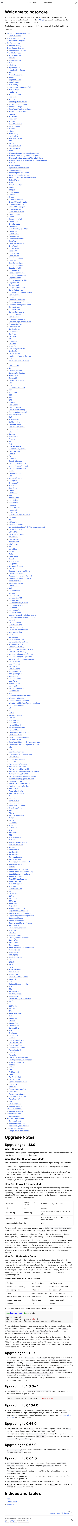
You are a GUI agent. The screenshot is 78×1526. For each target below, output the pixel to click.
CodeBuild (13, 251)
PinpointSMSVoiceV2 (17, 806)
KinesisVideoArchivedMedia (19, 571)
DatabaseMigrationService (19, 361)
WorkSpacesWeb (15, 1099)
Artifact (12, 129)
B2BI (10, 141)
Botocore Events (15, 1121)
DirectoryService (15, 371)
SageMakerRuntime (16, 920)
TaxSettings (13, 1035)
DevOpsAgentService (17, 349)
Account (12, 58)
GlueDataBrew (14, 327)
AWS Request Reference (16, 38)
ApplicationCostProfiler (18, 111)
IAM (10, 495)
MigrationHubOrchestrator (19, 701)
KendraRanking (14, 561)
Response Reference (14, 1109)
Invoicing (12, 517)
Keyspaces (13, 564)
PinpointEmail (14, 801)
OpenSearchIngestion (17, 759)
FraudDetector (14, 451)
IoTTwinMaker (14, 542)
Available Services (14, 53)
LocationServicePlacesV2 (18, 466)
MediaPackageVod (16, 671)
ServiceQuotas (14, 950)
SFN (10, 1011)
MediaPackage (14, 669)
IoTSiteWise (13, 537)
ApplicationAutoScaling (18, 104)
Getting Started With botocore (18, 33)
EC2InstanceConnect (17, 388)
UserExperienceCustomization (20, 1060)
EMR (10, 417)
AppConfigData (15, 94)
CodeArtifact (14, 248)
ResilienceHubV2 (15, 854)
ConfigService (14, 295)
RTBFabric (13, 886)
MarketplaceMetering (17, 688)
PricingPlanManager (16, 815)
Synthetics (13, 1033)
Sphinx (13, 1520)
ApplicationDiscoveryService (20, 356)
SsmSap (12, 1001)
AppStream (13, 119)
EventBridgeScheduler (17, 928)
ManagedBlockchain (16, 639)
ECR (10, 390)
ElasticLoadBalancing (17, 410)
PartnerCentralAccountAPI (19, 764)
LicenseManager (15, 613)
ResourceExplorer (15, 857)
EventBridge (13, 429)
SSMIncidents (14, 996)
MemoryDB (13, 686)
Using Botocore (15, 36)
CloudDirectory (15, 221)
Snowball (12, 979)
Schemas (12, 930)
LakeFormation (14, 591)
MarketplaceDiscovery (17, 652)
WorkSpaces (13, 1092)
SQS (10, 986)
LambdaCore (14, 595)
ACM (10, 63)
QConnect (12, 825)
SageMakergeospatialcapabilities (21, 916)
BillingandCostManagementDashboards (24, 153)
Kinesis (11, 569)
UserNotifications (15, 735)
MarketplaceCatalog (16, 647)
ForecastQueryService (17, 449)
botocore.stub (14, 1116)
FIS (10, 441)
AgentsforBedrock (16, 165)
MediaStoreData (15, 679)
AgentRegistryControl (17, 70)
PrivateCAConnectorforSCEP (20, 784)
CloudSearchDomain (16, 239)
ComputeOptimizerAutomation (20, 292)
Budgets (12, 190)
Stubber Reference (14, 1114)
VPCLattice (13, 1067)
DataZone (12, 336)
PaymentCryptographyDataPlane (21, 779)
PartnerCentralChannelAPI (19, 769)
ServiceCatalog (15, 952)
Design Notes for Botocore (19, 1131)
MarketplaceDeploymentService (21, 649)
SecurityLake (14, 945)
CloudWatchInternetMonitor (19, 515)
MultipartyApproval (16, 705)
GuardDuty (13, 488)
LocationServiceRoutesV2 (18, 468)
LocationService (15, 622)
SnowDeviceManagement (18, 977)
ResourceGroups (15, 859)
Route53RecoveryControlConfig (21, 872)
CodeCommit (14, 256)
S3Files (11, 896)
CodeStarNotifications (17, 275)
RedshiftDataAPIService (18, 842)
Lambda (12, 593)
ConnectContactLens (17, 300)
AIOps (11, 72)
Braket (11, 187)
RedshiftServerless (16, 845)
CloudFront (13, 226)
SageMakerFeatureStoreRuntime (21, 913)
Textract (12, 1038)
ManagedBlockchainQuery (19, 642)
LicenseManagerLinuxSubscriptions (22, 615)
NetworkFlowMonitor (17, 727)
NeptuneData (14, 723)
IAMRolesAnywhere (16, 864)
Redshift (12, 840)
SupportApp (13, 1023)
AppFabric (13, 97)
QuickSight (13, 828)
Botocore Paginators (17, 1123)
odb (10, 747)
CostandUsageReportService (20, 322)
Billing (11, 182)
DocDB (11, 363)
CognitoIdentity (15, 278)
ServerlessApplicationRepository (21, 947)
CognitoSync (14, 283)
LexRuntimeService (16, 605)
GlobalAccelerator (16, 473)
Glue (10, 476)
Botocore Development (16, 1128)
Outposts (12, 762)
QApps (11, 820)
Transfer (12, 1052)
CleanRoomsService (16, 212)
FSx (10, 456)
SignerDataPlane (15, 969)
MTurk (11, 710)
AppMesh (12, 114)
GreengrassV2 (14, 483)
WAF (10, 1070)
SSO (10, 1004)
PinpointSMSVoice (16, 803)
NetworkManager (15, 730)
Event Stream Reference (16, 48)
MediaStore (13, 676)
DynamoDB (13, 378)
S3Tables (12, 901)
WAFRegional (14, 1072)
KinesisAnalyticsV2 (16, 583)
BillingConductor (15, 185)
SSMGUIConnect (15, 994)
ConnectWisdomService (18, 1082)
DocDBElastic (14, 366)
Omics (11, 749)
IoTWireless (13, 544)
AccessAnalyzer (15, 55)
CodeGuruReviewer (16, 263)
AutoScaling (13, 136)
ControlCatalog (15, 314)
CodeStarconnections (17, 273)
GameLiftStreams (15, 461)
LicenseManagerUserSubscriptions (22, 617)
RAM (10, 830)
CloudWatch (13, 246)
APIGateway (13, 85)
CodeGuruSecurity (16, 265)
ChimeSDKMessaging (17, 207)
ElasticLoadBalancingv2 (18, 412)
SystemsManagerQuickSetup (20, 999)
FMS (10, 444)
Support (12, 1021)
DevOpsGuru (13, 351)
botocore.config (15, 46)
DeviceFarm (13, 346)
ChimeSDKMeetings (16, 204)
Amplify (12, 77)
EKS (10, 400)
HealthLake (13, 493)
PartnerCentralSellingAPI (18, 774)
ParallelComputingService (19, 786)
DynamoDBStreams (16, 380)
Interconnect (13, 512)
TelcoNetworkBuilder (17, 1048)
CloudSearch (14, 236)
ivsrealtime (13, 549)
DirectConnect (14, 353)
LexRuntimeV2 (14, 610)
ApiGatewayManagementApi (20, 87)
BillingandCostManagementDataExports (24, 155)
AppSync (12, 121)
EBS (10, 383)
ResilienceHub (14, 852)
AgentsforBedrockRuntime (19, 168)
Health (11, 490)
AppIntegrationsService (18, 102)
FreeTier (12, 454)
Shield (11, 964)
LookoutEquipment (16, 627)
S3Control (13, 894)
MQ (10, 708)
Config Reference (13, 43)
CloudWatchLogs (15, 625)
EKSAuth (12, 402)
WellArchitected (15, 1077)
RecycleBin (13, 832)
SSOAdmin (13, 1006)
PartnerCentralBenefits (17, 766)
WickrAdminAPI (14, 1079)
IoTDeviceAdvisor (15, 529)
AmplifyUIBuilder (15, 82)
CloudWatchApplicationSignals (20, 109)
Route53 (12, 867)
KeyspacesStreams (16, 566)
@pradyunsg (21, 1520)
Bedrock (12, 163)
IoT (10, 520)
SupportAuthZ (14, 1026)
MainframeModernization (18, 630)
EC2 (10, 385)
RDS (10, 835)
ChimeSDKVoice (15, 209)
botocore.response (16, 1111)
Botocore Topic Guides (15, 1118)
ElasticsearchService (17, 427)
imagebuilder (14, 500)
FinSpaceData (14, 437)
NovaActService (15, 740)
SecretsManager (15, 935)
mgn (10, 693)
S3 (10, 891)
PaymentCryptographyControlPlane (22, 776)
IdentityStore (14, 498)
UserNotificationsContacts (19, 737)
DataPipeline (13, 331)
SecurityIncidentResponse (19, 938)
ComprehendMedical (17, 287)
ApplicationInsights (16, 107)
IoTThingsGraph (15, 539)
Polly (10, 810)
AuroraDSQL (13, 375)
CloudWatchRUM (15, 889)
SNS (10, 982)
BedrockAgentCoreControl (19, 173)
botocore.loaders (15, 1106)
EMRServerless (14, 422)
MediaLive (13, 666)
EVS (10, 432)
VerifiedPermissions (16, 1062)
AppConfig (13, 92)
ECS (10, 395)
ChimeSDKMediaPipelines (18, 202)
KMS (10, 588)
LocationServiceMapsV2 (18, 463)
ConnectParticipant (16, 312)
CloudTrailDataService (17, 243)
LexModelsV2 (14, 608)
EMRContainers (15, 419)
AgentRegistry (14, 67)
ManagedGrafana (15, 478)
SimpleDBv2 (13, 974)
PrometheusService (16, 75)
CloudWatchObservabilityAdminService (24, 744)
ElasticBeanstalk (15, 407)
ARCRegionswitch (15, 124)
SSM (10, 989)
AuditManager (14, 133)
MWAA (11, 713)
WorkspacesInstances (17, 1094)
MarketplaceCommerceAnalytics (21, 659)
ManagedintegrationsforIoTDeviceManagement (27, 527)
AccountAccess (15, 60)
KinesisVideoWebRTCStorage (20, 578)
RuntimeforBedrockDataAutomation (22, 177)
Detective (12, 344)
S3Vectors (13, 903)
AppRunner (13, 116)
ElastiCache (13, 405)
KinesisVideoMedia (16, 573)
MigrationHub (14, 691)
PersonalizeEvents (16, 791)
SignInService (14, 972)
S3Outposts (13, 898)
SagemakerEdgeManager (18, 911)
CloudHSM (13, 231)
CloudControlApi (15, 219)
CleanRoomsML (15, 214)
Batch (11, 151)
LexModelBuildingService (18, 603)
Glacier (11, 471)
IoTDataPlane (14, 522)
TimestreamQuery (15, 1043)
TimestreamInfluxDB (16, 1040)
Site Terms (13, 1522)
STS (10, 1016)
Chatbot (12, 195)
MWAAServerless (15, 715)
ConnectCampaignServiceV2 (20, 305)
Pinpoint (12, 798)
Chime (11, 197)
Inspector (12, 505)
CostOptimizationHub (17, 319)
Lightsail (12, 620)
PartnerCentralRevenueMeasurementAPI (24, 771)
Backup (11, 143)
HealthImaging (14, 683)
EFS (10, 397)
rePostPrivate (14, 850)
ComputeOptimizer (16, 290)
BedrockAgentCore (16, 170)
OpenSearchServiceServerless (20, 754)
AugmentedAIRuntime (17, 908)
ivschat (11, 551)
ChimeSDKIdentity (16, 199)
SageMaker (13, 906)
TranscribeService (15, 1050)
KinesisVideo (13, 586)
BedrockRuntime (15, 180)
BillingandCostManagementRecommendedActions (28, 160)
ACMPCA (12, 65)
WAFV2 (11, 1074)
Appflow (12, 99)
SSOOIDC (12, 1008)
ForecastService (15, 446)
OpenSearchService (16, 752)
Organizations (14, 757)
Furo (28, 1520)
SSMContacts (14, 991)
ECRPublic (13, 393)
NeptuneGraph (14, 720)
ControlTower (14, 317)
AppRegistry (13, 955)
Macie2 (11, 635)
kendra (11, 559)
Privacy (7, 1522)
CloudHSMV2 (14, 234)
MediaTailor (13, 681)
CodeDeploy (13, 261)
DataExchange (14, 329)
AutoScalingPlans (15, 138)
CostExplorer (14, 192)
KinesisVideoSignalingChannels (20, 576)
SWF (10, 1030)
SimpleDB (12, 933)
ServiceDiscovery (15, 957)
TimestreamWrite (15, 1045)
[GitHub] (72, 1520)
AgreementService (16, 644)
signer (11, 967)
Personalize (13, 788)
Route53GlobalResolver (18, 879)
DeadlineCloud (14, 341)
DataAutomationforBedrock (19, 175)
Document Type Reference (19, 1126)
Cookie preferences (23, 1522)
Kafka (11, 554)
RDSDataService (15, 837)
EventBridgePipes (15, 808)
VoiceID (12, 1065)
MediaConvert (14, 664)
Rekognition (13, 847)
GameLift (12, 459)
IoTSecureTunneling (16, 534)
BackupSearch (14, 148)
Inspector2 (13, 510)
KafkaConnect (14, 556)
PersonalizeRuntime (16, 793)
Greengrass (13, 481)
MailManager (14, 637)
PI (9, 796)
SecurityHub (13, 942)
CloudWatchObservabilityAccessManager (24, 742)
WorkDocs (13, 1084)
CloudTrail (13, 241)
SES (10, 960)
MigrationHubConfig (16, 698)
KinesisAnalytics (15, 581)
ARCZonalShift (14, 126)
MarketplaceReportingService (20, 657)
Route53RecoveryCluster (18, 869)
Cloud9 (11, 217)
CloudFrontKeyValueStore (18, 229)
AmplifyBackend (15, 80)
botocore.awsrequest (17, 41)
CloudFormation (15, 224)
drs (10, 368)
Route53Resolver (15, 884)
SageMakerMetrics (16, 918)
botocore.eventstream (17, 50)
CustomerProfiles (15, 324)
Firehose (12, 439)
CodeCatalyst (14, 253)
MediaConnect (14, 661)
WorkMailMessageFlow (17, 1089)
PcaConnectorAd (15, 781)
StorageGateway (15, 1013)
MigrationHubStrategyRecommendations (24, 703)
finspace (12, 434)
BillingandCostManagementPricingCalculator (26, 158)
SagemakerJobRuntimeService (20, 923)
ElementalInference (16, 415)
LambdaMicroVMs (16, 598)
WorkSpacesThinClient (17, 1096)
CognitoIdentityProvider (18, 280)
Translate (12, 1055)
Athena (11, 131)
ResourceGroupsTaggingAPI (19, 862)
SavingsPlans (14, 925)
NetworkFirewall (15, 725)
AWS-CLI (41, 20)
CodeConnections (16, 258)
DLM (10, 358)
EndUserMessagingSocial (18, 984)
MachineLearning (15, 632)
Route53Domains (15, 876)
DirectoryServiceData (17, 373)
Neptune (12, 718)
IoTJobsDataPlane (16, 525)
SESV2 (11, 962)
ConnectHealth (14, 309)
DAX (10, 339)
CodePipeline (14, 270)
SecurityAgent (14, 940)
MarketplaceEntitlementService (21, 654)
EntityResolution (15, 424)
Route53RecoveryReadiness (19, 874)
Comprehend (14, 285)
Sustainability (14, 1028)
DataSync (12, 334)
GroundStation (14, 485)
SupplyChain (13, 1018)
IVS (10, 547)
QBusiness (13, 823)
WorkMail (12, 1087)
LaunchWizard (14, 600)
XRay (11, 1101)
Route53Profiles (15, 881)
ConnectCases (14, 307)
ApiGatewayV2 (14, 89)
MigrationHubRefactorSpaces (20, 696)
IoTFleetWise (13, 532)
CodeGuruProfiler (15, 268)
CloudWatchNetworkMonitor (20, 732)
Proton (11, 818)
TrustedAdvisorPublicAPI (18, 1057)
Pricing (11, 813)
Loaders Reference (14, 1104)
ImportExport (14, 503)
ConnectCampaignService (19, 302)
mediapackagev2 (15, 674)
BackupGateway (15, 146)
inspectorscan (14, 507)
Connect (12, 297)
